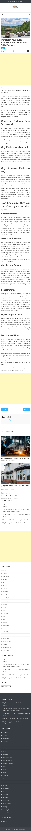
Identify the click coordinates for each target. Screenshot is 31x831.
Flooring (4, 585)
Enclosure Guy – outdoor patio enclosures (14, 162)
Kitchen (4, 610)
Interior (4, 607)
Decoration (5, 579)
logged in (11, 420)
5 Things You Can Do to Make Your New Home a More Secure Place (15, 486)
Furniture (4, 588)
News (4, 619)
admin (16, 51)
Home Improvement (7, 601)
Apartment (5, 570)
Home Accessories (7, 595)
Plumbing (4, 629)
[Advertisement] (15, 69)
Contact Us (4, 821)
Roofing (4, 644)
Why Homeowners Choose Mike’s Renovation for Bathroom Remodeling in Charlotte (15, 510)
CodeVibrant (22, 829)
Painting (4, 622)
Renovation (5, 638)
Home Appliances (7, 598)
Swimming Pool (6, 647)
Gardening (5, 591)
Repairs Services (6, 641)
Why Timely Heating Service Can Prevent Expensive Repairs (16, 515)
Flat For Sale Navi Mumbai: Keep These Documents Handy (27, 409)
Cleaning (4, 573)
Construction (5, 576)
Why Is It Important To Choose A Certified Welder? (15, 458)
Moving (4, 616)
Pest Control (5, 625)
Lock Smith (5, 613)
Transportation (6, 650)
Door (2, 48)
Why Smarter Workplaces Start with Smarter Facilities (14, 505)
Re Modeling (5, 632)
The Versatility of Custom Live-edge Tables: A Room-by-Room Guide (5, 409)
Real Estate (5, 635)
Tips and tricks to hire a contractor (12, 496)
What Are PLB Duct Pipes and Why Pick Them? (15, 520)
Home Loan (5, 604)
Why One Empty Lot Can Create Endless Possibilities (16, 523)
